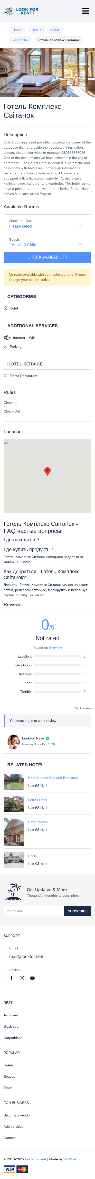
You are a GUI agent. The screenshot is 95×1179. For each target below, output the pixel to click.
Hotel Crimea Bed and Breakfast (53, 778)
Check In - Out (20, 221)
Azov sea (11, 1015)
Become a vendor (17, 1115)
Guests (14, 239)
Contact (10, 1138)
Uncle (32, 856)
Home (17, 30)
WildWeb (70, 1159)
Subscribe (78, 911)
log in (29, 721)
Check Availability (48, 257)
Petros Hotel (37, 800)
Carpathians (13, 1038)
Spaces (9, 1076)
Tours (8, 1088)
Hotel (55, 30)
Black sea (11, 1026)
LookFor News (33, 738)
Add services (13, 1126)
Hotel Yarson (38, 822)
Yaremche (20, 40)
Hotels (36, 30)
